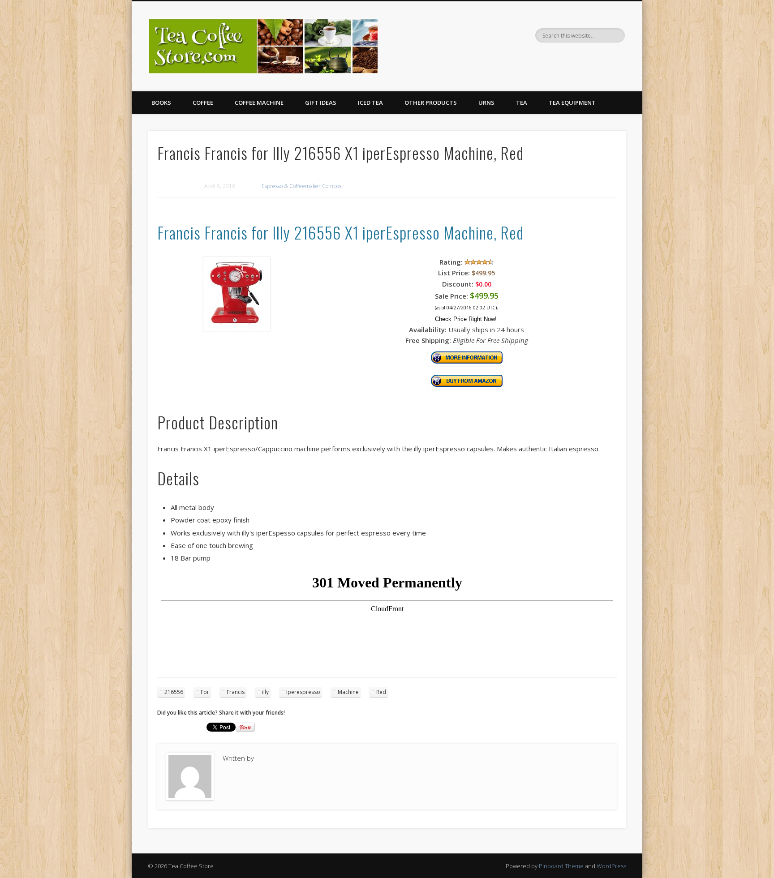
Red (381, 692)
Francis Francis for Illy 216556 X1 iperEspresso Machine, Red (340, 232)
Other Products (430, 103)
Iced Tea (370, 103)
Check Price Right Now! (466, 319)
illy (265, 692)
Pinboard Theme (561, 866)
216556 (173, 692)
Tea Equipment (572, 103)
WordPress (611, 866)
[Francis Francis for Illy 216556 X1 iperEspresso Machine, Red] (237, 328)
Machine (348, 692)
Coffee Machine (259, 103)
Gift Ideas (320, 103)
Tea (521, 103)
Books (161, 103)
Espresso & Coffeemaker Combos (301, 186)
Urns (486, 103)
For (205, 692)
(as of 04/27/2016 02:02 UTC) (466, 307)
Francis (236, 692)
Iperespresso (303, 692)
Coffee (203, 103)
